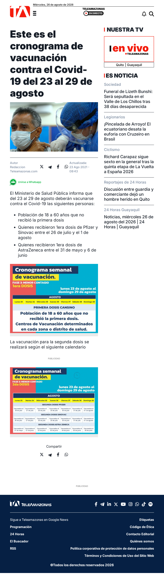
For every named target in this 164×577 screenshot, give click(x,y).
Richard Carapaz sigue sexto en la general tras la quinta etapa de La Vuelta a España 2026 (129, 164)
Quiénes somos (142, 541)
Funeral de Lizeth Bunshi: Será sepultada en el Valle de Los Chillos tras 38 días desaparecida (128, 99)
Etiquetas (146, 520)
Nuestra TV (124, 29)
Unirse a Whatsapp (29, 182)
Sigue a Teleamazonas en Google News (39, 520)
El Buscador (19, 541)
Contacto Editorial (140, 534)
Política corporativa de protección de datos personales (112, 548)
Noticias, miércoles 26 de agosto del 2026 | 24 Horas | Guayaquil (128, 221)
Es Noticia (122, 75)
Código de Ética (142, 527)
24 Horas (17, 534)
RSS (13, 548)
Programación (21, 527)
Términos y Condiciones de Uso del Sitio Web (119, 556)
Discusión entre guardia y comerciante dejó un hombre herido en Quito (129, 194)
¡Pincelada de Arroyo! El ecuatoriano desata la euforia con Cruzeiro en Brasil (127, 132)
